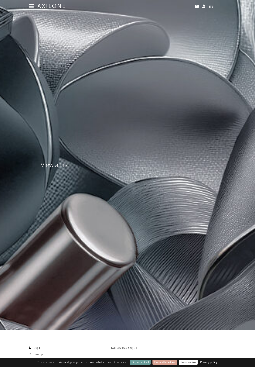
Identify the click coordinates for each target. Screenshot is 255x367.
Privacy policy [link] (208, 362)
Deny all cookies (164, 362)
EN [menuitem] (211, 7)
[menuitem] (217, 7)
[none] (217, 7)
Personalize (188, 362)
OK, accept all (140, 362)
